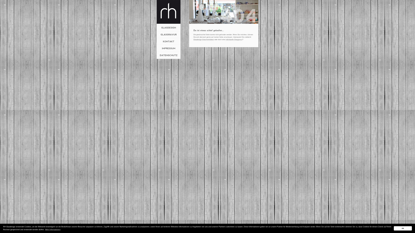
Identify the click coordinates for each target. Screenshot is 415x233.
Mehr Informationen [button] (53, 230)
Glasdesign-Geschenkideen (203, 39)
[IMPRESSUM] (168, 48)
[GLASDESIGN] (168, 27)
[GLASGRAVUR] (169, 34)
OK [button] (403, 228)
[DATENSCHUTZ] (169, 55)
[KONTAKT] (168, 41)
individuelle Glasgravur (234, 39)
